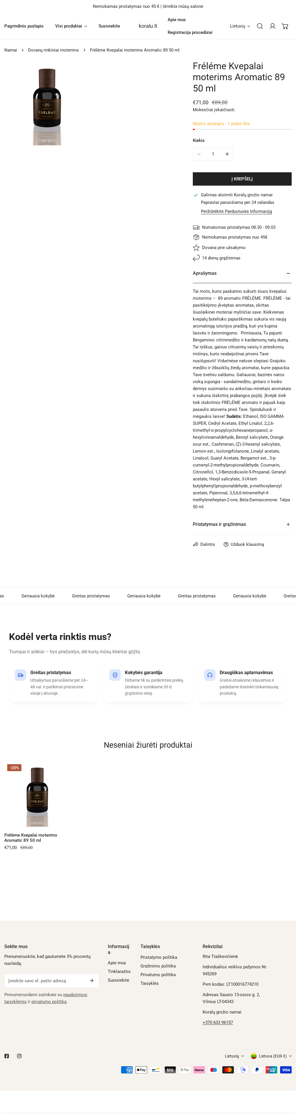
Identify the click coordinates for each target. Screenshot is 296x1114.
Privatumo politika (158, 974)
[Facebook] (6, 1056)
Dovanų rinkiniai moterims (53, 50)
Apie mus (117, 962)
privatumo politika (49, 1001)
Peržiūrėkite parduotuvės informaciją (236, 211)
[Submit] (92, 980)
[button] (285, 26)
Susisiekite (118, 980)
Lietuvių (237, 26)
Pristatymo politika (158, 957)
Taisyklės (149, 983)
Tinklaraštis (119, 971)
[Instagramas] (19, 1056)
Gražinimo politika (158, 966)
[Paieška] (260, 26)
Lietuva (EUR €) (273, 1056)
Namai (10, 50)
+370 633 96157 (218, 1022)
